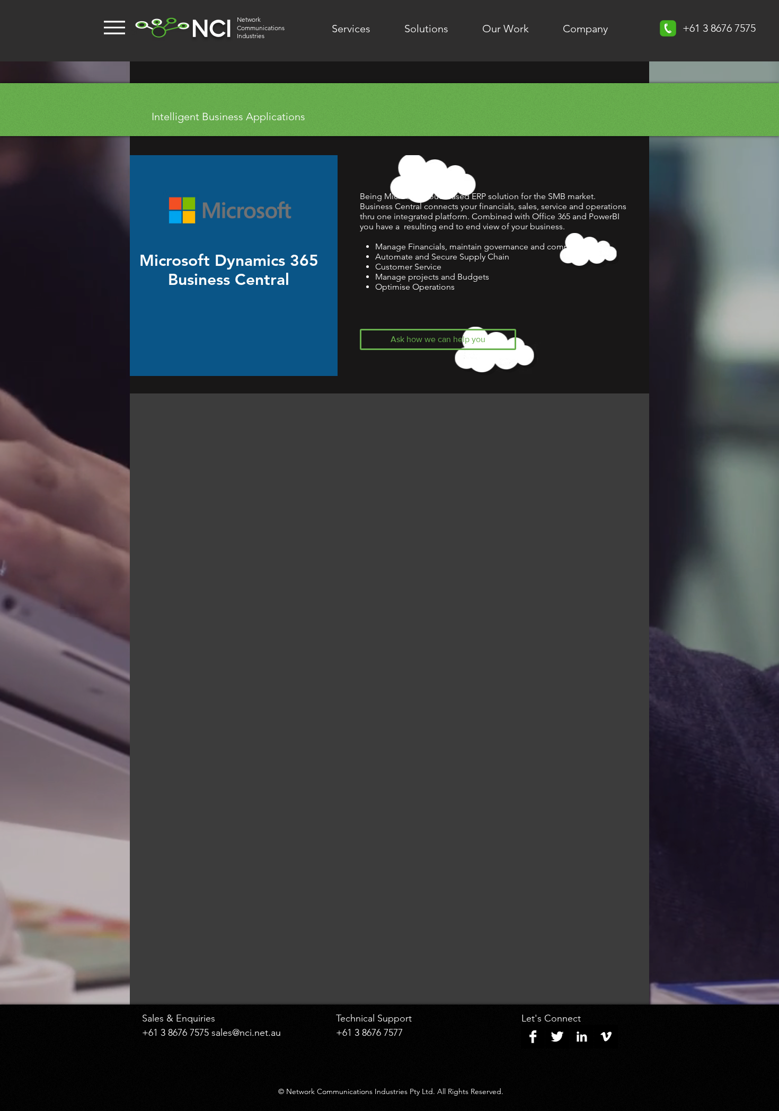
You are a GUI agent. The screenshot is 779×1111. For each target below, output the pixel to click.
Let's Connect (551, 1018)
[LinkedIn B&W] (582, 1037)
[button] (438, 339)
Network (249, 19)
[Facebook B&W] (533, 1037)
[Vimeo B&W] (606, 1037)
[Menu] (114, 27)
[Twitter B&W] (557, 1037)
